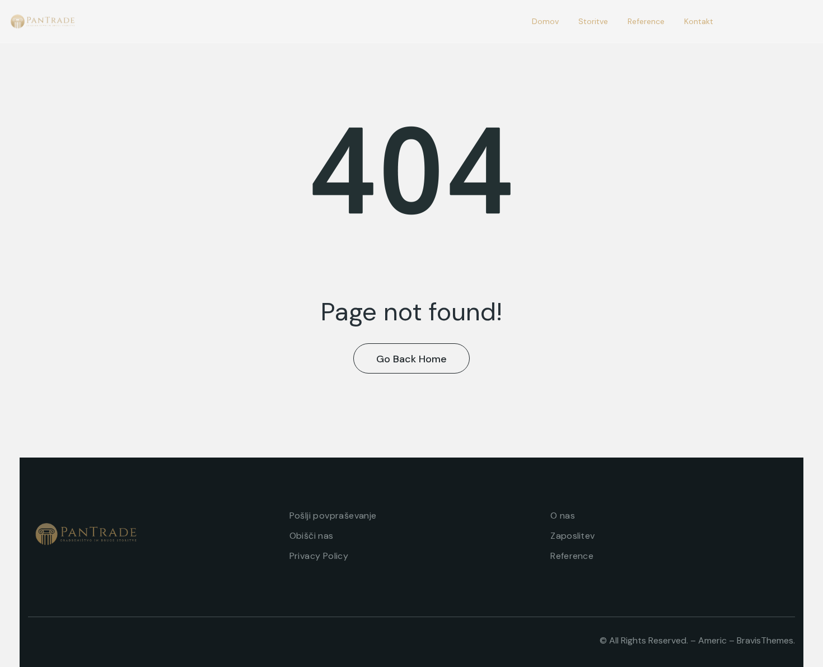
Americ (712, 640)
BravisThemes (765, 640)
